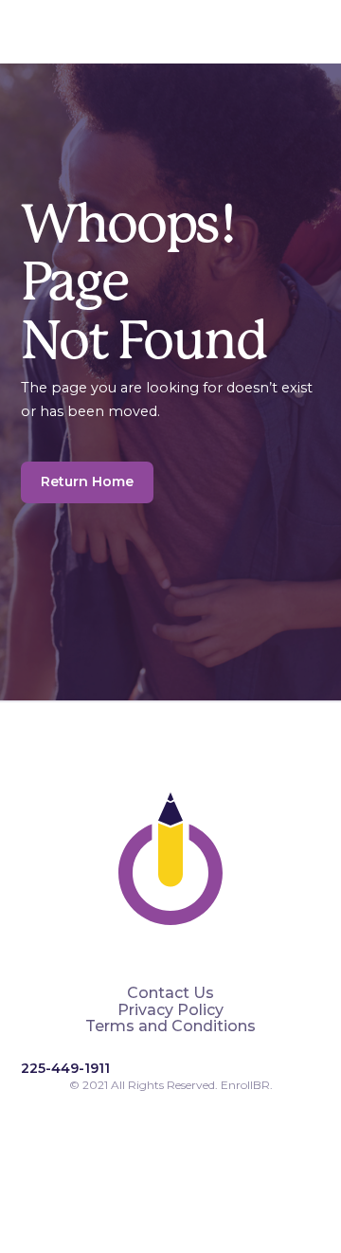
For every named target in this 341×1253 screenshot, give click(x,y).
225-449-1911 (65, 1068)
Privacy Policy (170, 1010)
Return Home (87, 481)
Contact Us (170, 993)
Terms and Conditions (170, 1026)
